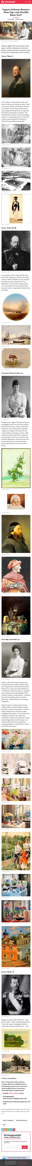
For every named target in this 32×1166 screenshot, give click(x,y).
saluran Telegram (14, 1093)
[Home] (3, 2)
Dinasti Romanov (8, 1120)
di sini (11, 1162)
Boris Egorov (19, 19)
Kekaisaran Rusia (21, 1120)
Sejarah (16, 17)
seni (4, 1125)
